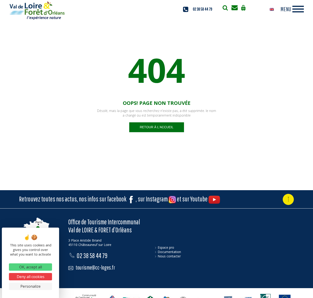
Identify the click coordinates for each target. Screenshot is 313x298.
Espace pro (166, 247)
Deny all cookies (30, 276)
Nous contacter (169, 256)
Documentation (169, 252)
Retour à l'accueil (156, 127)
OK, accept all (30, 267)
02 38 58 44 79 (92, 255)
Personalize (30, 286)
